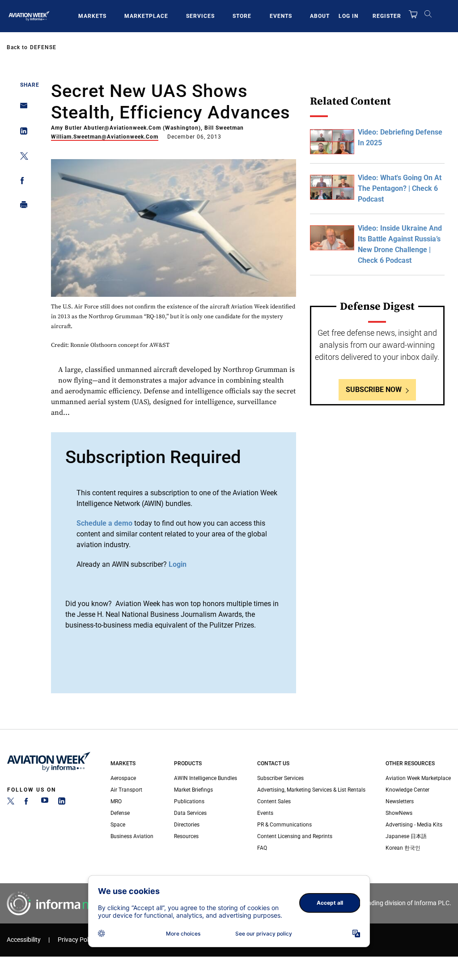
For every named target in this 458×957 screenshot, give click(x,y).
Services (200, 16)
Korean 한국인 (403, 848)
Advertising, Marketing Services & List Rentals (311, 790)
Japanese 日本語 (406, 836)
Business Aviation (131, 836)
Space (117, 825)
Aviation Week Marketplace (418, 778)
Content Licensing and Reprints (294, 836)
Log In (348, 16)
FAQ (262, 848)
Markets (92, 16)
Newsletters (400, 801)
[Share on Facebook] (21, 182)
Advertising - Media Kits (414, 825)
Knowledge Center (407, 790)
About (320, 16)
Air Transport (126, 790)
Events (281, 16)
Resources (186, 836)
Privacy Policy (77, 940)
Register (387, 16)
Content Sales (274, 801)
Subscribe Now (374, 389)
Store (242, 16)
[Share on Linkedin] (21, 133)
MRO (116, 801)
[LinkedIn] (61, 803)
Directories (186, 825)
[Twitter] (10, 803)
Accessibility (24, 940)
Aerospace (123, 778)
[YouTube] (44, 803)
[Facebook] (27, 803)
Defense (43, 47)
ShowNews (399, 813)
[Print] (21, 206)
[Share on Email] (21, 108)
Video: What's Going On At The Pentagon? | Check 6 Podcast (399, 188)
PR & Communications (284, 825)
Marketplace (146, 16)
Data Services (190, 813)
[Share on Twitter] (21, 157)
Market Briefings (193, 790)
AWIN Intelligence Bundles (205, 778)
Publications (189, 801)
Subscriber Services (280, 778)
